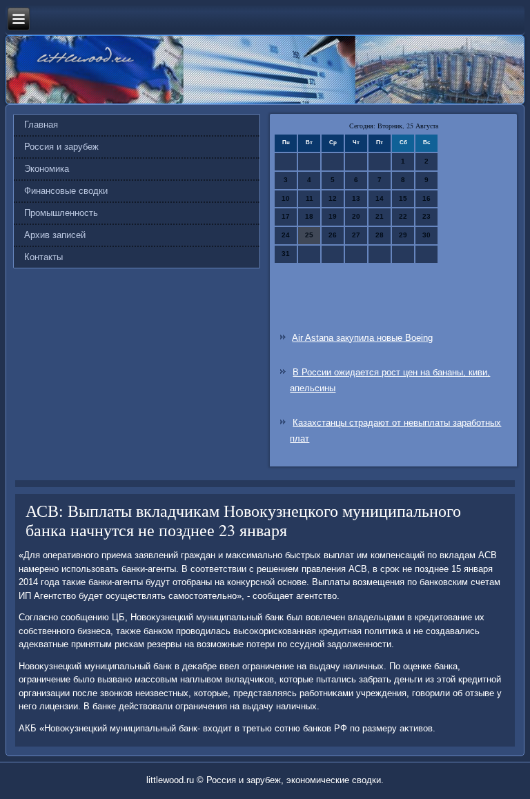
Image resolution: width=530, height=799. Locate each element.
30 (426, 235)
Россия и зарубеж (61, 146)
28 (379, 235)
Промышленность (61, 213)
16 (426, 198)
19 (332, 216)
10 (286, 198)
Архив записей (55, 235)
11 (309, 198)
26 (332, 235)
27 (356, 235)
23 (426, 216)
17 (286, 216)
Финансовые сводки (66, 191)
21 (379, 216)
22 (403, 216)
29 (403, 235)
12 (332, 198)
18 (309, 216)
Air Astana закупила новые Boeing (362, 338)
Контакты (43, 257)
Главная (41, 124)
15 (403, 198)
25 (309, 235)
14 (379, 198)
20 (356, 216)
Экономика (46, 169)
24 (286, 235)
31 (286, 253)
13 (356, 198)
